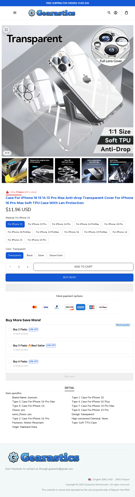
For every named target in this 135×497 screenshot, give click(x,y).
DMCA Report (122, 479)
